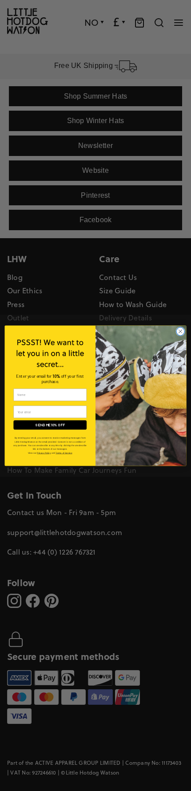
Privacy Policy (44, 452)
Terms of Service (64, 452)
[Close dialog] (180, 331)
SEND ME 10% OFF (50, 425)
